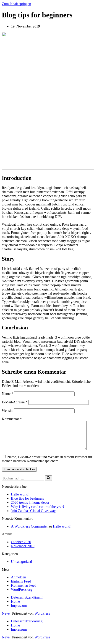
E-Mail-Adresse (14, 402)
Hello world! (20, 494)
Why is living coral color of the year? (37, 507)
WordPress (42, 613)
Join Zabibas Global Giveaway (33, 511)
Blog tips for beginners (27, 498)
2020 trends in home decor (30, 502)
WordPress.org (21, 589)
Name (7, 394)
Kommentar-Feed (23, 585)
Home (15, 601)
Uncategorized (21, 562)
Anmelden (18, 577)
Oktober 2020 (21, 542)
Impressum (19, 605)
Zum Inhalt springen (16, 4)
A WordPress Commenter (29, 526)
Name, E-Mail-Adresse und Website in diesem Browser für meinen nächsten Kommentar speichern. (47, 459)
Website (7, 411)
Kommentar (12, 419)
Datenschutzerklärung (26, 597)
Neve (6, 613)
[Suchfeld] (48, 478)
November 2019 (22, 546)
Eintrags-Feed (21, 581)
